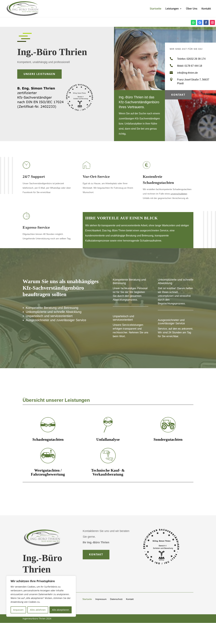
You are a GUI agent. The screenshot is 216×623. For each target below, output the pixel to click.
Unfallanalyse (108, 439)
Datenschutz (116, 599)
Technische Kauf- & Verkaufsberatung (108, 472)
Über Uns (191, 8)
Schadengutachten (48, 439)
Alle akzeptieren (60, 609)
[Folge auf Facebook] (206, 22)
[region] (41, 596)
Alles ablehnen (38, 609)
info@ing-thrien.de (187, 72)
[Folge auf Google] (199, 22)
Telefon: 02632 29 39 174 (191, 58)
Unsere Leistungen (39, 74)
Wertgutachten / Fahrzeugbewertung (48, 472)
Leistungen (172, 8)
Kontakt (206, 8)
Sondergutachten (168, 439)
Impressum (101, 599)
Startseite (155, 8)
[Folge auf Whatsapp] (193, 22)
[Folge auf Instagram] (212, 22)
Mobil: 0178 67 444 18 (189, 65)
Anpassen (18, 609)
